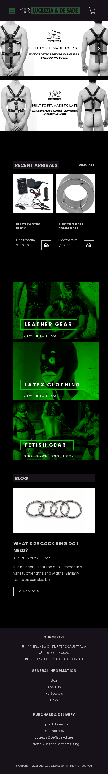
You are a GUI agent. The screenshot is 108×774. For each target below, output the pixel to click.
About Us (54, 687)
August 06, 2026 (25, 558)
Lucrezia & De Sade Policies (54, 737)
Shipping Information (54, 724)
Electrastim (25, 240)
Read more (28, 591)
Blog (54, 680)
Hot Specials (54, 693)
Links (54, 700)
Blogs (46, 558)
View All (87, 165)
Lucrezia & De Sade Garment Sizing (54, 744)
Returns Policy (54, 731)
